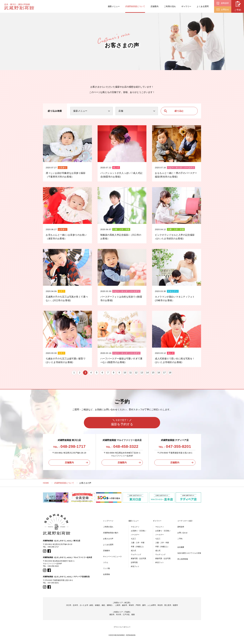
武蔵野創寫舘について (135, 6)
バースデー (135, 535)
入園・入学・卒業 (137, 543)
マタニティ (135, 527)
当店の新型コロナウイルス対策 (189, 553)
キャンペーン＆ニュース (112, 557)
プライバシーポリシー (122, 627)
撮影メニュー (114, 6)
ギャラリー (186, 6)
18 (170, 372)
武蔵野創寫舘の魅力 (110, 533)
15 (153, 372)
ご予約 (179, 539)
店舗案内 (154, 6)
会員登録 (106, 574)
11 (130, 372)
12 (136, 372)
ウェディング (136, 555)
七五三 (133, 539)
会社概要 (180, 547)
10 (125, 372)
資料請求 (180, 527)
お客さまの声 (108, 539)
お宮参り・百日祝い (138, 531)
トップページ (108, 521)
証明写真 (134, 562)
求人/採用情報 (182, 559)
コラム (105, 562)
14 (147, 372)
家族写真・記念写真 (138, 558)
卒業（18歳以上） (138, 547)
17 (164, 372)
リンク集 (106, 568)
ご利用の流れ (170, 6)
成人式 (133, 551)
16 (158, 372)
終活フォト (135, 566)
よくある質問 (203, 6)
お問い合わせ (182, 533)
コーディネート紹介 (185, 521)
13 (141, 372)
